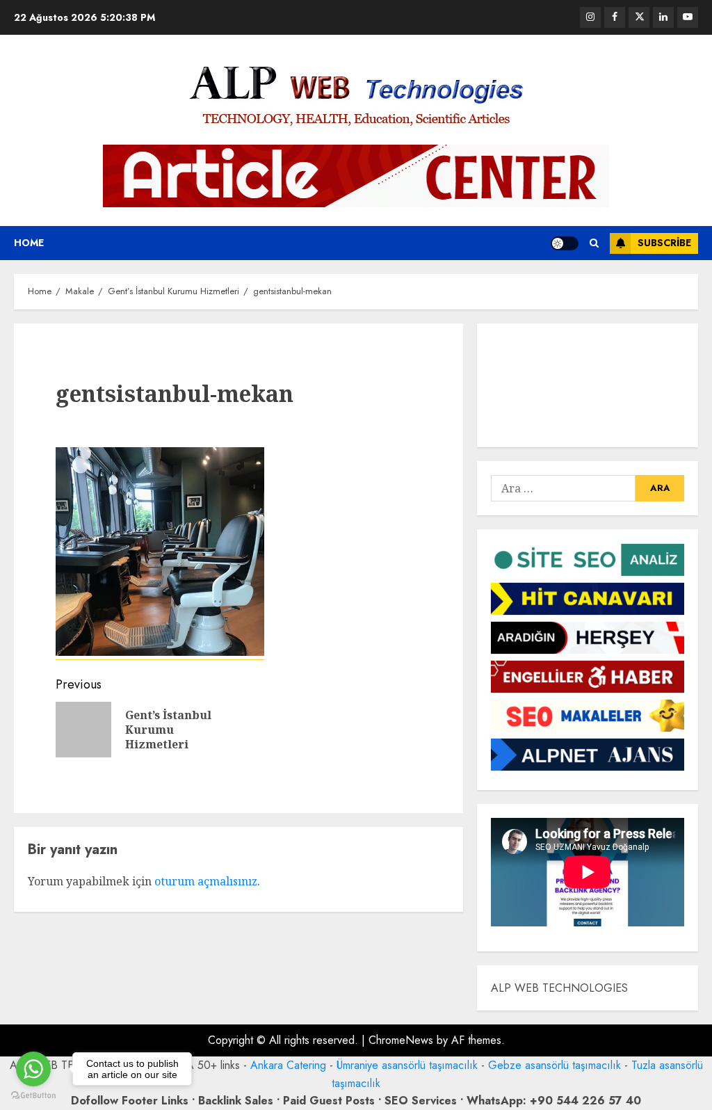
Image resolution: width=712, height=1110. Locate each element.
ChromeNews (401, 1040)
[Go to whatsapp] (33, 1069)
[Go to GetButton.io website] (33, 1095)
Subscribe (664, 243)
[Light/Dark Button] (564, 243)
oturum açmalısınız (205, 881)
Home (29, 243)
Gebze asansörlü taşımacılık (554, 1065)
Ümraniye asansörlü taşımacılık (407, 1065)
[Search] (594, 243)
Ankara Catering (288, 1065)
